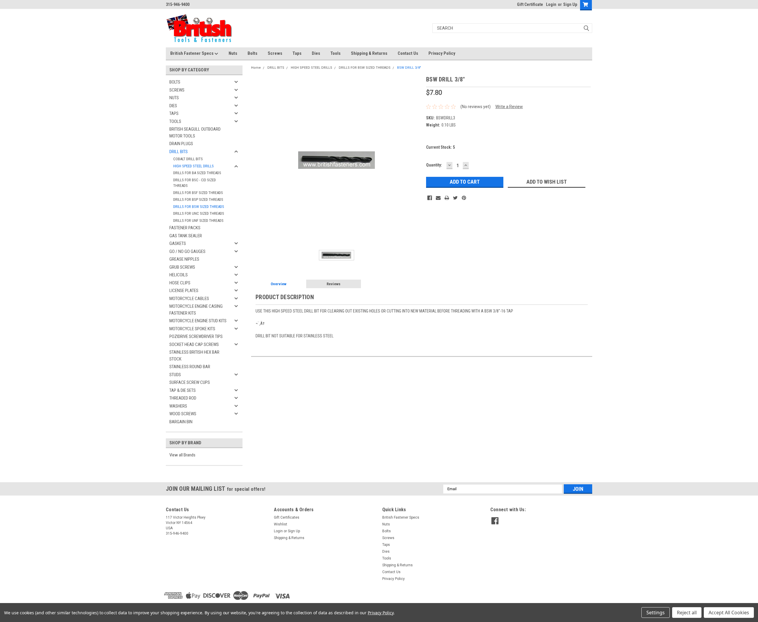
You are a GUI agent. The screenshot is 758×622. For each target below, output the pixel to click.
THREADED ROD (182, 398)
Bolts (252, 53)
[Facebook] (429, 197)
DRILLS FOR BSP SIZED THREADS (198, 199)
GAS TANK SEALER (185, 235)
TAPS (174, 113)
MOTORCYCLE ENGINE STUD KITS (198, 320)
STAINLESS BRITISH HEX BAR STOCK (194, 356)
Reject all (687, 612)
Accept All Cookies (729, 612)
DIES (173, 105)
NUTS (174, 97)
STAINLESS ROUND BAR (189, 366)
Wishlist (280, 524)
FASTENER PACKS (184, 227)
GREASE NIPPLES (184, 259)
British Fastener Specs (192, 53)
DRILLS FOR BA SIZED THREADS (197, 173)
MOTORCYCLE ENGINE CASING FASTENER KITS (196, 310)
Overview (278, 284)
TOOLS (175, 121)
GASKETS (177, 243)
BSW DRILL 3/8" (409, 68)
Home (256, 68)
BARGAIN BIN (180, 421)
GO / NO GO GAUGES (187, 251)
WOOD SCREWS (182, 413)
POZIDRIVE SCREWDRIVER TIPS (196, 336)
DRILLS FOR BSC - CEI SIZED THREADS (194, 183)
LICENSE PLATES (183, 290)
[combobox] (512, 28)
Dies (316, 53)
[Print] (446, 197)
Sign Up (570, 4)
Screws (275, 53)
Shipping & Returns (369, 53)
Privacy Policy (441, 53)
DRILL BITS (178, 151)
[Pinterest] (464, 197)
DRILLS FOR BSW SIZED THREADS (198, 206)
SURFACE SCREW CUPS (189, 382)
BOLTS (174, 82)
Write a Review (509, 106)
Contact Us (408, 53)
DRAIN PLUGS (181, 143)
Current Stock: (440, 147)
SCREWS (176, 90)
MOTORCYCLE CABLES (189, 298)
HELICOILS (178, 275)
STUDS (175, 374)
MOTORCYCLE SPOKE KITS (192, 328)
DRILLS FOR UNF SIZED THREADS (198, 220)
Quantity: (434, 165)
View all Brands (182, 455)
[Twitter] (455, 197)
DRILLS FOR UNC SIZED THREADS (198, 213)
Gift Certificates (286, 517)
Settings (655, 612)
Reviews (334, 284)
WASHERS (178, 406)
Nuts (233, 53)
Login (551, 4)
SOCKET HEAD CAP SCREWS (194, 344)
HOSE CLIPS (179, 283)
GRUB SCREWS (182, 267)
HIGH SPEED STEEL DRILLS (193, 166)
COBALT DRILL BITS (188, 159)
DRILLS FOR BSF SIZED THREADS (198, 192)
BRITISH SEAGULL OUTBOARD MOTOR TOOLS (195, 132)
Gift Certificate (530, 4)
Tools (335, 53)
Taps (297, 53)
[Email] (438, 197)
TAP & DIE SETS (182, 390)
